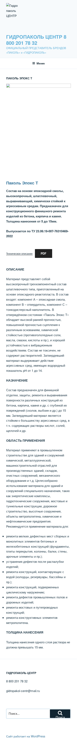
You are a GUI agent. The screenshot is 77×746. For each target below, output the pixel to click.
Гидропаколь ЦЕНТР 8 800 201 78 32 (36, 39)
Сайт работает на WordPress (25, 736)
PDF (43, 253)
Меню (41, 63)
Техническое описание (19, 253)
